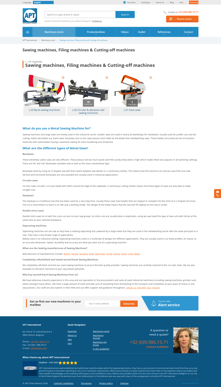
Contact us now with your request (143, 287)
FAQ (70, 343)
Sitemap (124, 383)
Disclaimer (86, 383)
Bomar (67, 253)
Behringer (100, 253)
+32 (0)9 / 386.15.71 (39, 341)
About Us (160, 2)
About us (72, 335)
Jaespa (117, 253)
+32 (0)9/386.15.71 (188, 12)
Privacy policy (106, 383)
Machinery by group (100, 343)
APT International (30, 16)
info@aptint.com (38, 348)
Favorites (129, 2)
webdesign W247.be (190, 383)
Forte (130, 253)
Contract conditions (64, 383)
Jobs (181, 2)
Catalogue (145, 2)
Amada (74, 253)
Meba (137, 253)
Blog (172, 2)
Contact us (97, 21)
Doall (91, 253)
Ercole (109, 253)
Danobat (83, 253)
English (37, 2)
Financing (193, 2)
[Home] (28, 32)
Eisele (124, 253)
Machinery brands (98, 337)
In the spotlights (101, 349)
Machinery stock (48, 40)
